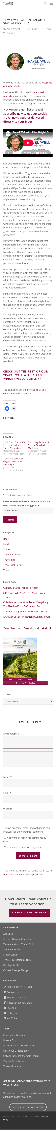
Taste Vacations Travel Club (18, 944)
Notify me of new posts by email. (24, 847)
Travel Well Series (13, 565)
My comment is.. (11, 733)
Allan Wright (13, 29)
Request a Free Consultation (18, 1045)
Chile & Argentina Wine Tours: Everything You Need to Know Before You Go (25, 604)
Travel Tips (9, 559)
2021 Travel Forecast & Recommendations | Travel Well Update (14, 445)
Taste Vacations (12, 554)
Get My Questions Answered (29, 913)
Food (6, 544)
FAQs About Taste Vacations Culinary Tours (26, 616)
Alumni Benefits (11, 949)
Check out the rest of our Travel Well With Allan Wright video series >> (25, 375)
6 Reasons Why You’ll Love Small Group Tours (24, 595)
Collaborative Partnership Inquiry (21, 1056)
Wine (6, 570)
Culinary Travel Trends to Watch (20, 587)
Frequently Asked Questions (18, 939)
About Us (8, 933)
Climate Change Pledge (15, 970)
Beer (5, 538)
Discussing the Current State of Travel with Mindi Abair (38, 445)
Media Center (10, 954)
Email (7, 793)
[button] (51, 3)
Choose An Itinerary (14, 1035)
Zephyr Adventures (13, 1061)
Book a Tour (10, 1040)
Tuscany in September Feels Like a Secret (25, 611)
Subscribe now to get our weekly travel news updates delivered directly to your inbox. (25, 118)
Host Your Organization (16, 1050)
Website (7, 808)
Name (7, 777)
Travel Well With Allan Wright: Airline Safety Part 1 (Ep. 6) (13, 461)
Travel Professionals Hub (17, 959)
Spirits (6, 549)
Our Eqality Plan (11, 965)
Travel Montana (12, 1066)
